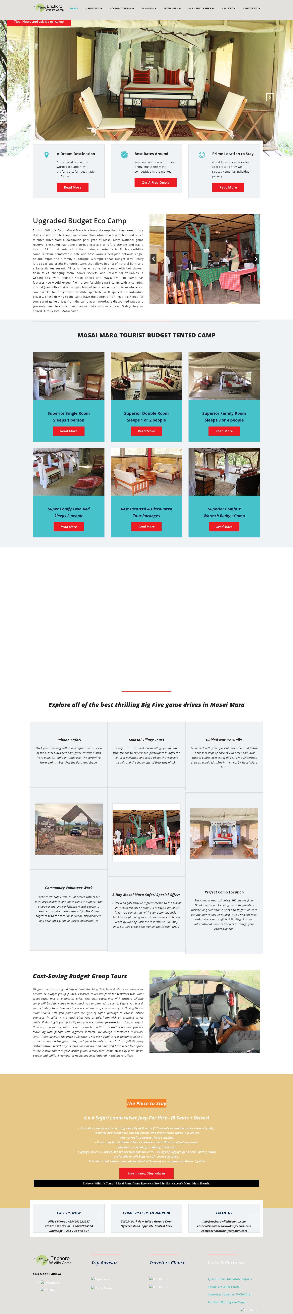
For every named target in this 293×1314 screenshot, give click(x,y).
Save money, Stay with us (146, 1173)
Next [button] (256, 259)
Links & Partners (226, 1262)
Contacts (250, 8)
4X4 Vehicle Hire (199, 8)
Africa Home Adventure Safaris (230, 1279)
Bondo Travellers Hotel (224, 1287)
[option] (204, 259)
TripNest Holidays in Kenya (227, 1302)
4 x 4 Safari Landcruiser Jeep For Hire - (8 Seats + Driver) (146, 1117)
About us (92, 8)
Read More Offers (121, 1055)
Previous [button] (153, 259)
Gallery (227, 8)
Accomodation (120, 8)
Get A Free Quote (155, 182)
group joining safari (57, 1027)
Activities (171, 8)
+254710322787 (55, 1226)
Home (74, 8)
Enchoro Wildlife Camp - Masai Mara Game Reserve (117, 1183)
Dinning (148, 8)
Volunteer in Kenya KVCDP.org (229, 1294)
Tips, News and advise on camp (188, 21)
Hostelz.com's (174, 1183)
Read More (72, 187)
